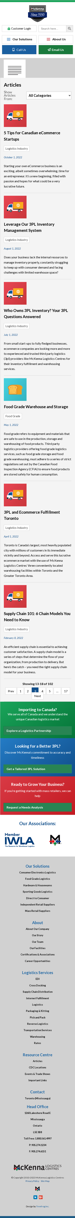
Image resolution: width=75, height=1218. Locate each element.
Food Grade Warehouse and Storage (36, 406)
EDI (38, 978)
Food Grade (13, 416)
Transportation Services (37, 1030)
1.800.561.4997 (43, 1138)
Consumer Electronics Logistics (37, 872)
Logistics (37, 1004)
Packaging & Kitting (37, 1010)
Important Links (37, 1080)
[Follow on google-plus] (41, 1197)
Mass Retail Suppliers (37, 910)
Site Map (45, 1181)
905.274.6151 (38, 1151)
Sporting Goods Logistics (37, 891)
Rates (37, 1043)
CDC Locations (37, 1067)
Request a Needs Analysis (25, 807)
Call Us (21, 49)
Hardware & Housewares (37, 885)
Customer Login (21, 28)
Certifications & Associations (38, 954)
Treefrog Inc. (42, 1206)
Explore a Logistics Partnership (29, 730)
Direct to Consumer (37, 898)
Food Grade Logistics (37, 878)
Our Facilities (37, 948)
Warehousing (37, 1036)
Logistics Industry (17, 148)
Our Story (37, 935)
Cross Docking (37, 985)
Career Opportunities (37, 961)
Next (37, 696)
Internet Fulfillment (37, 998)
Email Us (58, 49)
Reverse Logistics (37, 1023)
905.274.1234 (39, 1145)
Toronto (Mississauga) (37, 1098)
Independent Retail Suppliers (37, 904)
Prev (11, 691)
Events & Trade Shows (37, 1073)
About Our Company (37, 928)
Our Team (37, 941)
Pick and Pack (37, 1017)
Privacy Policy (32, 1181)
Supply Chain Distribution (37, 991)
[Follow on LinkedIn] (35, 1197)
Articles (37, 1061)
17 (66, 691)
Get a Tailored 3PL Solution (26, 769)
